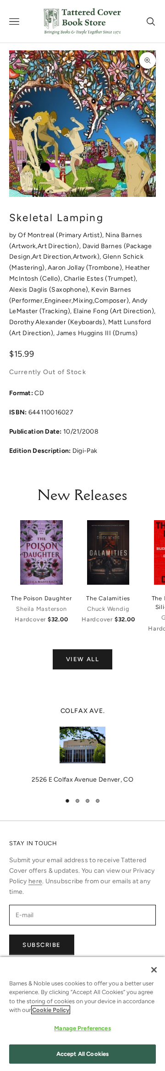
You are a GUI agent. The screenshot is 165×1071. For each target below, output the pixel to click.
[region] (82, 745)
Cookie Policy (50, 1009)
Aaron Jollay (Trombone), (86, 268)
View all (82, 659)
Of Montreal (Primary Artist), (61, 235)
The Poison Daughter (41, 598)
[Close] (154, 970)
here (35, 881)
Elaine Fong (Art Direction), (114, 311)
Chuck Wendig (108, 608)
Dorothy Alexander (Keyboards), (58, 322)
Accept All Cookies (82, 1053)
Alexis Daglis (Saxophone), (50, 290)
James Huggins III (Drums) (97, 333)
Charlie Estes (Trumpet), (101, 279)
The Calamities (108, 598)
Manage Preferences (82, 1028)
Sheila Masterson (41, 608)
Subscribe (41, 944)
